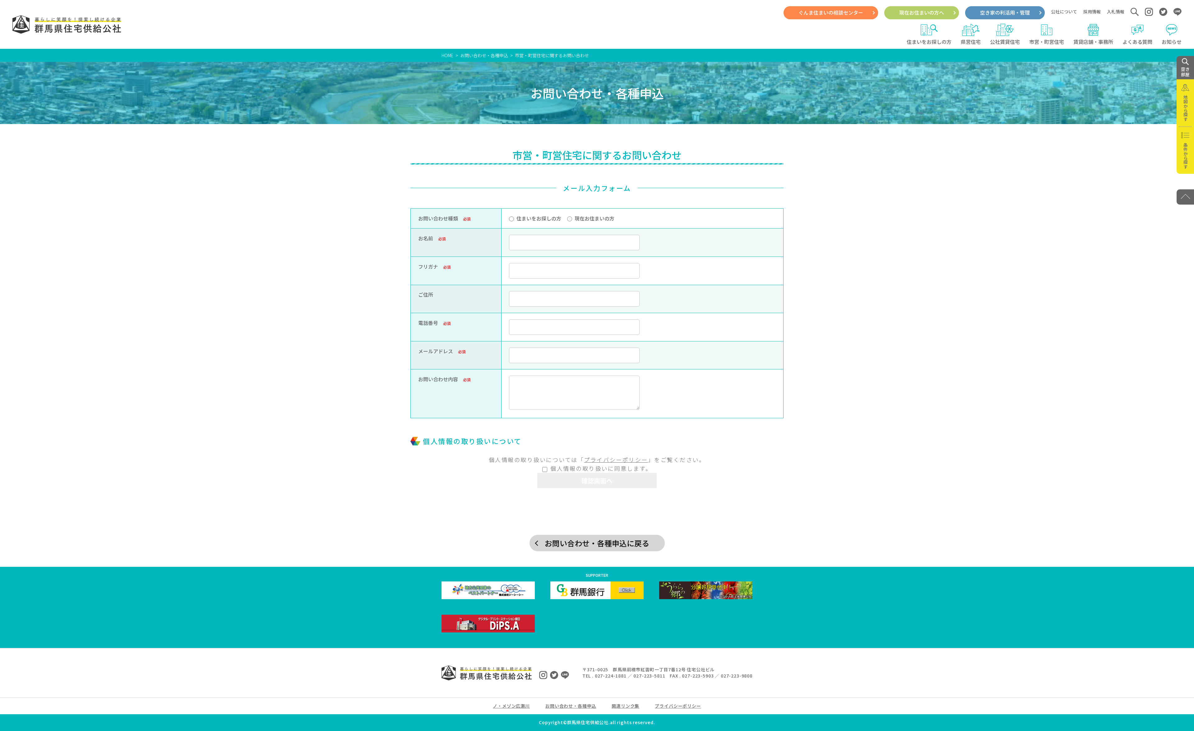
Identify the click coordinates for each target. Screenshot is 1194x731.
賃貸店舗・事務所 (1093, 41)
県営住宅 (971, 41)
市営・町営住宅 (1046, 41)
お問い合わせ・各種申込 (484, 55)
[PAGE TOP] (1185, 197)
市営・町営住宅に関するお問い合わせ (552, 55)
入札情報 (1115, 11)
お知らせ (1172, 41)
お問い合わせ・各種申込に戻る (597, 543)
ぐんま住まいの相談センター (830, 12)
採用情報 (1092, 11)
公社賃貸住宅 (1005, 41)
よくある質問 (1137, 41)
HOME (447, 55)
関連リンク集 (625, 706)
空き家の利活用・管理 (1005, 12)
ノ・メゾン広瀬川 (511, 706)
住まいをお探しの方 (929, 41)
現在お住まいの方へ (921, 12)
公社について (1064, 11)
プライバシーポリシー (616, 460)
